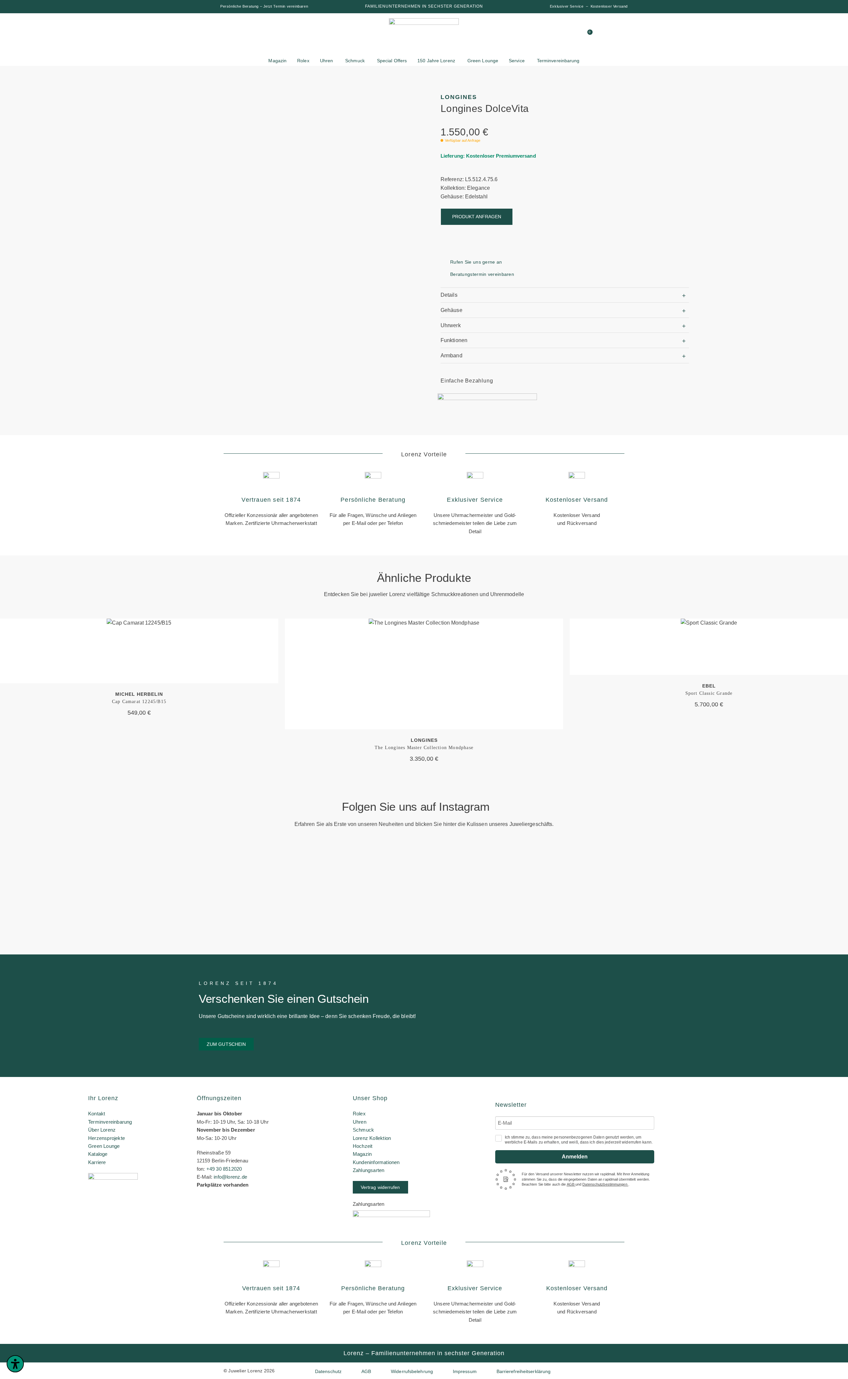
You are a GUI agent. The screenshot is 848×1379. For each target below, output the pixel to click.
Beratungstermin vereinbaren (482, 274)
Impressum (465, 1371)
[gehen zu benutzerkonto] (538, 35)
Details (449, 295)
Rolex (359, 1113)
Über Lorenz (102, 1130)
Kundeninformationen (376, 1162)
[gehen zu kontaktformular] (551, 35)
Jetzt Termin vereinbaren (285, 6)
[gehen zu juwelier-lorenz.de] (424, 35)
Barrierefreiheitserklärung (524, 1371)
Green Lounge (104, 1146)
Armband (451, 355)
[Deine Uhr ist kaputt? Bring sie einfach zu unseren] (353, 862)
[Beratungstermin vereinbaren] (443, 274)
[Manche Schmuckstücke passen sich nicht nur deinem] (69, 887)
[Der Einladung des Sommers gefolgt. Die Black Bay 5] (779, 875)
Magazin (362, 1154)
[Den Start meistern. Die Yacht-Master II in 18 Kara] (211, 875)
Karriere (97, 1162)
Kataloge (98, 1154)
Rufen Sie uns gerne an (476, 262)
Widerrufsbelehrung (412, 1371)
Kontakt (96, 1113)
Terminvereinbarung (110, 1122)
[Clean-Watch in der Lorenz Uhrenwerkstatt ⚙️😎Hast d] (636, 878)
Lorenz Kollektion (372, 1138)
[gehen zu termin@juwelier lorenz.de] (576, 35)
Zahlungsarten (369, 1170)
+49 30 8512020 (224, 1169)
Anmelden (575, 1156)
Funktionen (454, 340)
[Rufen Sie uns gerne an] (443, 262)
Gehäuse (451, 310)
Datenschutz (328, 1371)
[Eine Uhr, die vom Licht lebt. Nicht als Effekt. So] (495, 900)
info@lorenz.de (230, 1177)
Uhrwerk (451, 325)
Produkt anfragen (476, 216)
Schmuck (363, 1130)
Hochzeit (363, 1146)
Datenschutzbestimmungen (605, 1184)
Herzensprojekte (106, 1138)
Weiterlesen (139, 651)
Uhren (359, 1122)
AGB (571, 1184)
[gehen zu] (526, 35)
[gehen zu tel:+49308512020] (563, 35)
